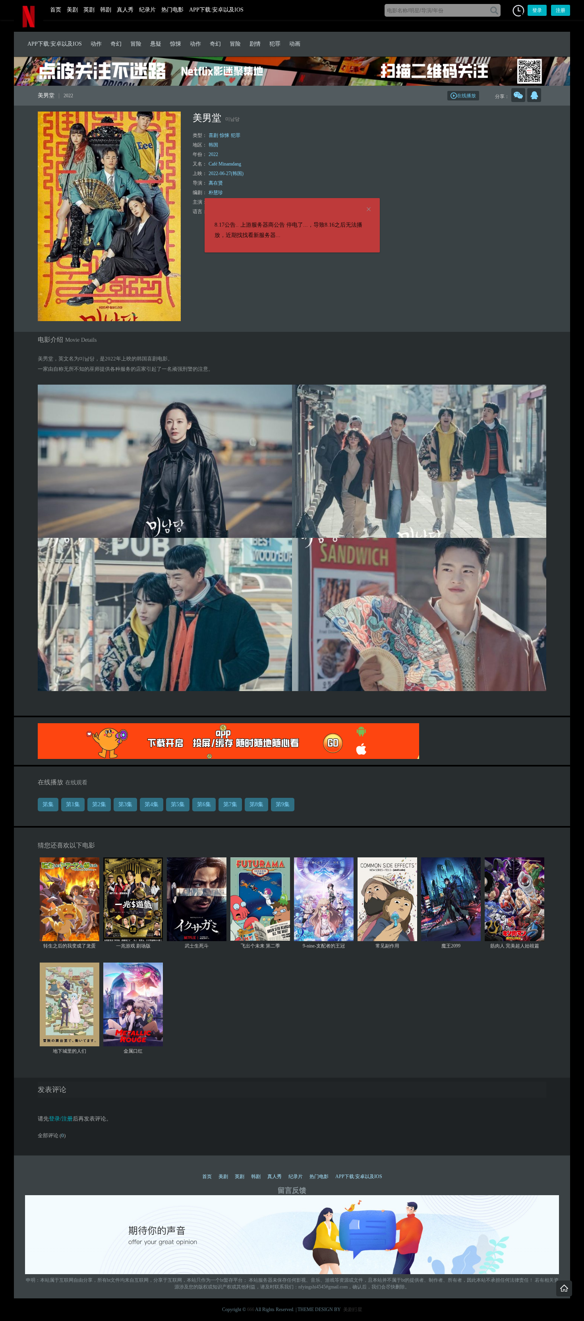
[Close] (368, 209)
